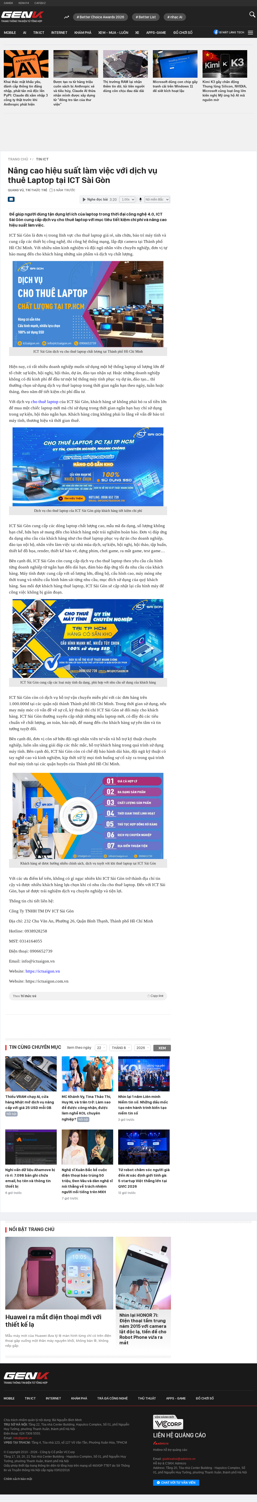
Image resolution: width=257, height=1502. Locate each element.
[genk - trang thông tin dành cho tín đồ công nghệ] (26, 1378)
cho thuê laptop (44, 401)
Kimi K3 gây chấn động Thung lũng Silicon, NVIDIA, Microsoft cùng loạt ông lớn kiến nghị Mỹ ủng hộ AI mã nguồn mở (225, 91)
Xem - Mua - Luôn (113, 32)
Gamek (8, 3)
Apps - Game (176, 1398)
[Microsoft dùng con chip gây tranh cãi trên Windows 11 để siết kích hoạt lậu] (175, 64)
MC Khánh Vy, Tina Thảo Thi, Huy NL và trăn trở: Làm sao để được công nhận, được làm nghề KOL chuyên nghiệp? (86, 1107)
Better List (147, 17)
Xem (162, 1048)
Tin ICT (38, 32)
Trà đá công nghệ (112, 1398)
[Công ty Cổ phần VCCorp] (168, 1431)
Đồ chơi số (182, 32)
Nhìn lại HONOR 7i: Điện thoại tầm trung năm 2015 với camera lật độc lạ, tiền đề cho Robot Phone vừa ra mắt (142, 1329)
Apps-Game (156, 32)
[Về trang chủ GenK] (22, 17)
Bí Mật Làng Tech (231, 32)
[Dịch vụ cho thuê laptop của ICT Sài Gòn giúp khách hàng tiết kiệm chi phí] (88, 466)
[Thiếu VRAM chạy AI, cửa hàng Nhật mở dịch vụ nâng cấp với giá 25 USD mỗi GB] (31, 1074)
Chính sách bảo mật (18, 1479)
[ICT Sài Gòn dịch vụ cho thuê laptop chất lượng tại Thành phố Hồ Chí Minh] (88, 304)
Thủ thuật (147, 1398)
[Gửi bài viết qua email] (11, 201)
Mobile (10, 32)
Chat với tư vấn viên (178, 1482)
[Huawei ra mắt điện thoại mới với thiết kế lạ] (59, 1273)
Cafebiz (40, 3)
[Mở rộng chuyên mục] (250, 32)
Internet (59, 32)
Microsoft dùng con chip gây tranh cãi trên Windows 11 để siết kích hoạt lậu (175, 86)
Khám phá (83, 32)
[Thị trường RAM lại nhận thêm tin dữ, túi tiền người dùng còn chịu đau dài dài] (125, 64)
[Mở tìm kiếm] (252, 14)
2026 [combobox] (141, 1048)
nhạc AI (176, 17)
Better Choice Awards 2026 (102, 17)
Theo (88, 996)
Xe (137, 32)
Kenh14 (24, 3)
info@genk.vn (22, 1438)
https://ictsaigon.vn (43, 971)
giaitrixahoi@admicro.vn (179, 1459)
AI (24, 32)
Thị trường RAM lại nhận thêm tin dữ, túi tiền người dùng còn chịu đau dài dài (124, 86)
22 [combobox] (99, 1048)
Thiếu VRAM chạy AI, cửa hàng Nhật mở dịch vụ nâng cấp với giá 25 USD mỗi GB (29, 1102)
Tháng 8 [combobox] (119, 1048)
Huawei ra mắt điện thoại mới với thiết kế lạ (53, 1320)
